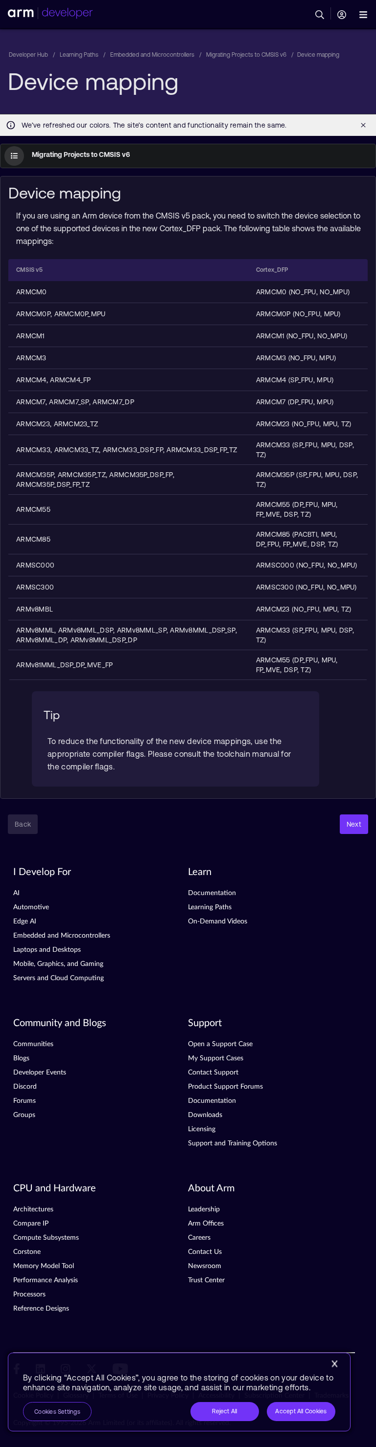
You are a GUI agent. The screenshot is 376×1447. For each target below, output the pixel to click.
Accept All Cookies (301, 1411)
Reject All (224, 1411)
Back (23, 824)
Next (354, 824)
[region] (179, 1392)
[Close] (334, 1364)
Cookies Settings (57, 1411)
